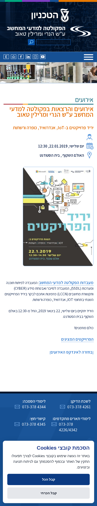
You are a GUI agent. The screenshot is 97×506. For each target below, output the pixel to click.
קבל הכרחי (48, 493)
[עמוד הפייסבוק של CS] (21, 58)
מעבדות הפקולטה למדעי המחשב (66, 282)
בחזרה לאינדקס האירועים (72, 352)
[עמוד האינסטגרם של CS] (35, 58)
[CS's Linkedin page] (28, 58)
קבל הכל (48, 479)
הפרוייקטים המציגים (77, 339)
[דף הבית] (13, 58)
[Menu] (88, 57)
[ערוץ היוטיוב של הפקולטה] (42, 58)
